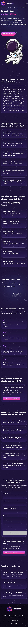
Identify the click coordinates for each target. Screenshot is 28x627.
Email (4, 501)
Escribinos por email (11, 552)
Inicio (2, 8)
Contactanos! (14, 533)
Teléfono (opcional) (10, 508)
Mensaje (5, 516)
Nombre (5, 493)
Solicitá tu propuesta (11, 398)
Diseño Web (9, 8)
